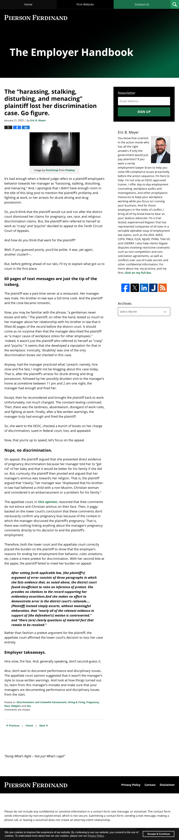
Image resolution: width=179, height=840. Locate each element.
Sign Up (144, 112)
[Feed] (162, 288)
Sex (29, 706)
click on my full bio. (138, 273)
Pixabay (70, 170)
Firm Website (85, 4)
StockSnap (52, 170)
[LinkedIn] (144, 288)
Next (43, 725)
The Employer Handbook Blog (35, 17)
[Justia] (153, 288)
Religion (16, 706)
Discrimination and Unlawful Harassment (41, 702)
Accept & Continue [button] (158, 834)
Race (7, 706)
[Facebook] (125, 288)
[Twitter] (135, 288)
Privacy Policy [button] (96, 835)
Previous (12, 725)
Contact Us (142, 4)
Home (28, 4)
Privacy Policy (130, 785)
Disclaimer (167, 785)
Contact (150, 785)
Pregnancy (92, 702)
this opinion (47, 502)
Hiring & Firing (76, 702)
